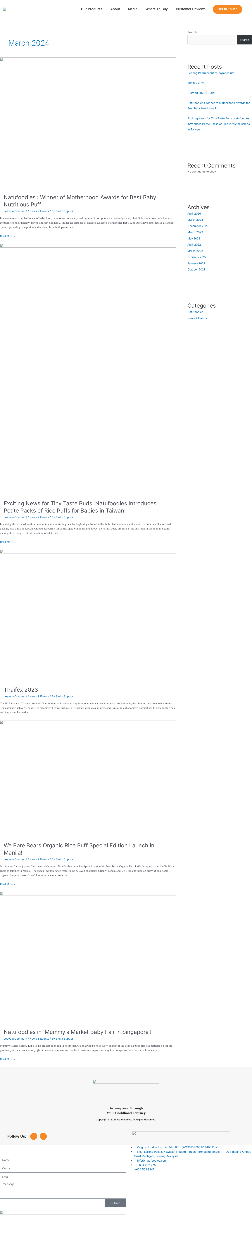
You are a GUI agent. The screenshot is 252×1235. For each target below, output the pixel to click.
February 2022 (196, 257)
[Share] (38, 1228)
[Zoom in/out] (7, 1228)
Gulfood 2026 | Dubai (201, 93)
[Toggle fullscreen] (22, 1228)
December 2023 (198, 226)
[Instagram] (43, 1136)
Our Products (91, 9)
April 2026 (194, 213)
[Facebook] (34, 1136)
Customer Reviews (191, 9)
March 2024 (195, 219)
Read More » (7, 235)
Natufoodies (195, 312)
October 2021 (196, 269)
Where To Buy (157, 9)
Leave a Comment (15, 211)
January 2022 (196, 263)
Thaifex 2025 (196, 83)
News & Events (39, 211)
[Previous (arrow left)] (7, 1233)
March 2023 (195, 232)
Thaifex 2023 (21, 689)
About (115, 9)
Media (132, 9)
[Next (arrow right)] (22, 1233)
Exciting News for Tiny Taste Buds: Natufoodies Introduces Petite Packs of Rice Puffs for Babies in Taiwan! (218, 124)
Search (192, 32)
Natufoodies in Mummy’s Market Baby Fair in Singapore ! (77, 1032)
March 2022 (195, 251)
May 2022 (193, 238)
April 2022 (194, 244)
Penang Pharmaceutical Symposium (210, 73)
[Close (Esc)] (53, 1228)
